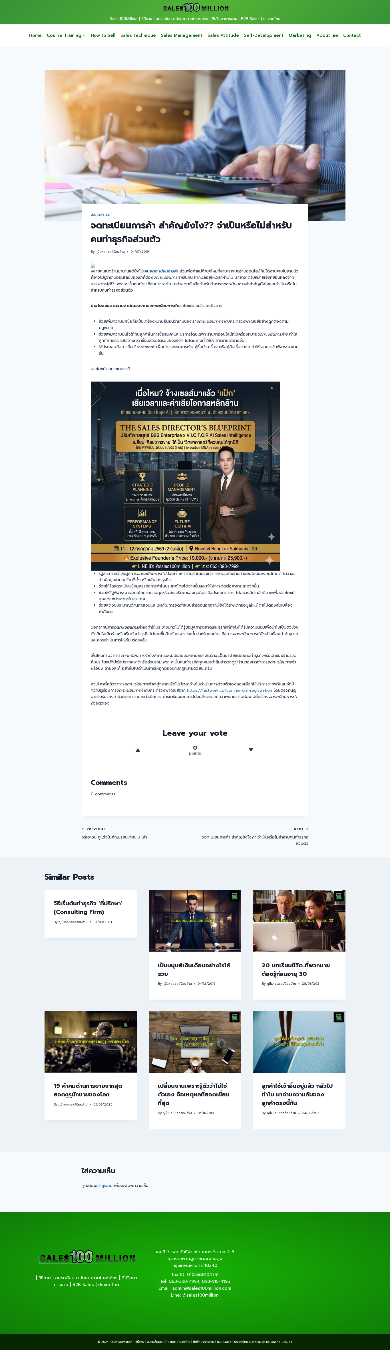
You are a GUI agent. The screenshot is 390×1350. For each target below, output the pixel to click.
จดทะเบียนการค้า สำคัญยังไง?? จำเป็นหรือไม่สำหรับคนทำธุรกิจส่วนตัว (255, 837)
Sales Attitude (223, 35)
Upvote (138, 750)
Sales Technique (138, 35)
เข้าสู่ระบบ (104, 1186)
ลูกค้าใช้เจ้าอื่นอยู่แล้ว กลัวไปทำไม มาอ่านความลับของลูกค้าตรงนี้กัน (297, 1095)
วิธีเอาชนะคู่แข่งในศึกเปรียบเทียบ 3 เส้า (114, 833)
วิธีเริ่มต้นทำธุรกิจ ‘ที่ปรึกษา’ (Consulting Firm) (88, 907)
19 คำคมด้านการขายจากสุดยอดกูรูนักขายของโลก (88, 1090)
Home (35, 35)
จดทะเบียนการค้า (164, 271)
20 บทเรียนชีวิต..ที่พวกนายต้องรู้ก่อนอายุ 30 (296, 969)
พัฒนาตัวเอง (100, 215)
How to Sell (103, 35)
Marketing (300, 35)
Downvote (251, 750)
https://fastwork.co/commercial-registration (229, 690)
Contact (352, 35)
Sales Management (181, 35)
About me (327, 35)
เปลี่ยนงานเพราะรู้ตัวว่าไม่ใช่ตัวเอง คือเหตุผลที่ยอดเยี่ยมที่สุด (193, 1095)
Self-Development (264, 35)
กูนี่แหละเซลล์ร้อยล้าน (110, 251)
